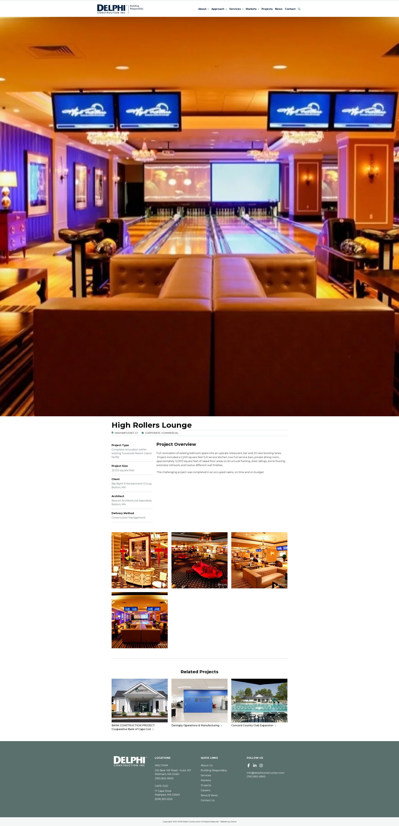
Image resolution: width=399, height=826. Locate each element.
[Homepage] (130, 761)
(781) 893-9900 (164, 778)
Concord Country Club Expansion (252, 725)
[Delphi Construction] (120, 9)
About (202, 8)
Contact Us (207, 800)
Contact (290, 8)
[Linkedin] (255, 765)
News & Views (209, 795)
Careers (205, 790)
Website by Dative (228, 821)
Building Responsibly (214, 770)
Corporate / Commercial (161, 433)
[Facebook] (248, 765)
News (278, 8)
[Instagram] (261, 765)
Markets (251, 8)
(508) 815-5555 (164, 799)
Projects (267, 8)
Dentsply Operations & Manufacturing (195, 725)
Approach (217, 8)
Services (235, 8)
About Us (206, 765)
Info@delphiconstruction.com (265, 772)
